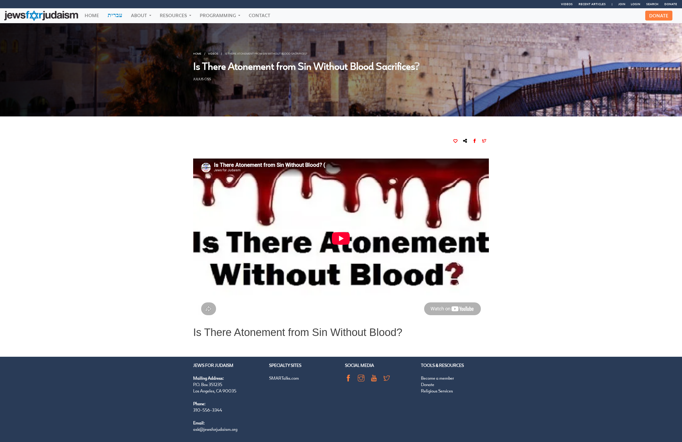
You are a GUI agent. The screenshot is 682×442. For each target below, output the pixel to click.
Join (622, 4)
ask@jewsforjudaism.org (215, 429)
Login (635, 4)
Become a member (437, 378)
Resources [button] (174, 15)
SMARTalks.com (284, 378)
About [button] (139, 15)
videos (213, 53)
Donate (670, 4)
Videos (567, 4)
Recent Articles (592, 4)
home (197, 53)
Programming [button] (218, 15)
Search (652, 4)
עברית (115, 15)
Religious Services (437, 391)
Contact (259, 15)
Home (92, 15)
